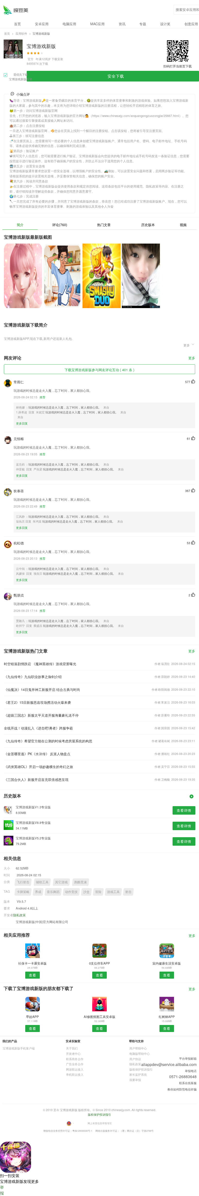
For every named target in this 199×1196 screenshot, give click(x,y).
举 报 (2, 1190)
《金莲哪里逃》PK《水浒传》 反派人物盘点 (37, 753)
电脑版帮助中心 (139, 1053)
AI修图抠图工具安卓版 (99, 1016)
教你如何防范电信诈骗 (182, 1089)
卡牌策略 (23, 891)
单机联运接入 (74, 1074)
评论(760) (59, 224)
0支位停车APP (99, 963)
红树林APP (167, 1016)
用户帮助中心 (138, 1048)
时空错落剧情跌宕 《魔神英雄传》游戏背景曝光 (40, 663)
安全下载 (116, 76)
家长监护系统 (138, 1074)
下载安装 (57, 59)
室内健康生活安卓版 (166, 963)
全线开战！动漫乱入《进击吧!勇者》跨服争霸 (38, 728)
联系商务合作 (74, 1059)
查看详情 (184, 810)
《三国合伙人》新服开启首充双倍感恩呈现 (36, 779)
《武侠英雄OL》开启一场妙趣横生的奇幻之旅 (38, 766)
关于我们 (72, 1048)
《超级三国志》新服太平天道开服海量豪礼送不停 (41, 715)
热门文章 (104, 224)
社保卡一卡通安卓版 (32, 963)
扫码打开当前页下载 (177, 66)
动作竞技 (71, 891)
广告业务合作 (74, 1064)
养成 (38, 891)
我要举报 (135, 1080)
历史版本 (148, 224)
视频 (183, 224)
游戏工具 (113, 891)
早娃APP (32, 1016)
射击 (128, 891)
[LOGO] (15, 10)
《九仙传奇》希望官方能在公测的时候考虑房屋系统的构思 (48, 740)
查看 (32, 975)
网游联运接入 (74, 1069)
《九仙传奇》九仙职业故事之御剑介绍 (33, 676)
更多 (191, 358)
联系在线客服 (188, 1083)
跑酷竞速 (80, 882)
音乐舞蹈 (53, 891)
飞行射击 (23, 882)
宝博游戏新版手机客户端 (19, 1048)
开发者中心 (73, 1053)
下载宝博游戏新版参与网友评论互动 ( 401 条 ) (99, 369)
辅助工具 (42, 882)
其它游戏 (61, 882)
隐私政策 (19, 915)
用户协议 (135, 1059)
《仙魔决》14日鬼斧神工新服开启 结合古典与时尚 (42, 689)
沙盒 (86, 891)
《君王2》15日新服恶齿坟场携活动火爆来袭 (37, 702)
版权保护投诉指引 (141, 1069)
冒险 (98, 891)
